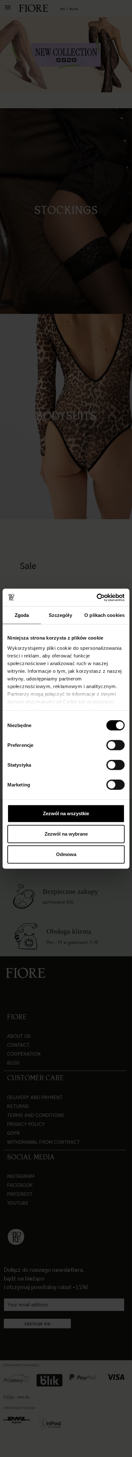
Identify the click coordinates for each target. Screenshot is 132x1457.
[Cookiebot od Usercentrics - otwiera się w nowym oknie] (97, 597)
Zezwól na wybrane (66, 834)
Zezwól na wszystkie (66, 813)
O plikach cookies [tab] (104, 615)
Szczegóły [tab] (60, 615)
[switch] (115, 745)
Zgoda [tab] (22, 615)
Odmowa (66, 854)
